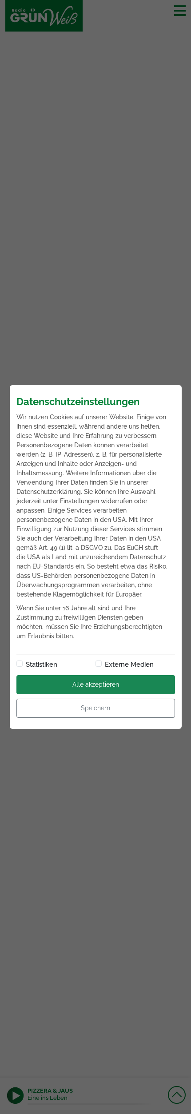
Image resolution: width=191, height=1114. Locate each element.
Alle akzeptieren (95, 684)
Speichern (95, 708)
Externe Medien (129, 664)
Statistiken (41, 664)
